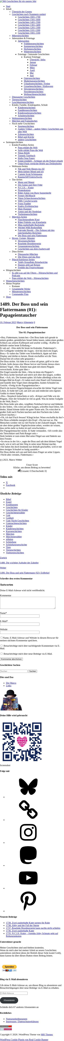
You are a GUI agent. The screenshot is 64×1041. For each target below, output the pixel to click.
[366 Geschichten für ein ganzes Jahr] (18, 1)
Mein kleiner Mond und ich (31, 171)
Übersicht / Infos (37, 59)
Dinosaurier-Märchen (28, 254)
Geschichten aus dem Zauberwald (34, 249)
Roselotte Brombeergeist (29, 243)
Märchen (10, 534)
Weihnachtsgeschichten (35, 94)
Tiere (8, 547)
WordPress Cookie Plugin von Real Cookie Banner (24, 1039)
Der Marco (11, 683)
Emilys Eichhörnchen (28, 206)
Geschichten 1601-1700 (29, 17)
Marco (20, 322)
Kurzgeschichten (14, 531)
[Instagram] (28, 842)
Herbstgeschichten (32, 49)
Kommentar (5, 595)
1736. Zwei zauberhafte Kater (20, 930)
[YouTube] (28, 888)
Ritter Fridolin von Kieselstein (32, 222)
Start (8, 6)
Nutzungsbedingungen (16, 1019)
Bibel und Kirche (26, 137)
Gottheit (10, 518)
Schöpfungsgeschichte (16, 544)
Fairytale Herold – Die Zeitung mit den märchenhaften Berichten (36, 231)
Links (8, 685)
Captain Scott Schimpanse (30, 174)
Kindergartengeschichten (29, 113)
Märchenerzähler (14, 536)
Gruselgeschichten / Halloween (38, 86)
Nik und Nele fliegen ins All (31, 169)
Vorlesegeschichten (15, 552)
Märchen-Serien (19, 217)
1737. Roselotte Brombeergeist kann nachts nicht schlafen (33, 928)
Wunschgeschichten (15, 281)
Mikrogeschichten (20, 35)
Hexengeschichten (26, 241)
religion (9, 539)
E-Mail (3, 621)
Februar (33, 65)
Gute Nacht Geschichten (17, 520)
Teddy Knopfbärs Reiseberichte (33, 262)
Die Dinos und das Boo (29, 257)
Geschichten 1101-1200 (29, 30)
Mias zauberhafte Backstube (31, 225)
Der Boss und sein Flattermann (32, 235)
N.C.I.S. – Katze (26, 187)
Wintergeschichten (32, 51)
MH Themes (47, 1034)
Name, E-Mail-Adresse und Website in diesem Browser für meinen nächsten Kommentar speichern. (29, 639)
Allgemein (28, 322)
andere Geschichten (27, 139)
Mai (31, 73)
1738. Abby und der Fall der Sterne (22, 925)
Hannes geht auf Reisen (29, 265)
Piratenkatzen (24, 190)
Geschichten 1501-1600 (29, 19)
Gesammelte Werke (21, 289)
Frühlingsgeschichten (34, 43)
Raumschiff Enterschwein (30, 177)
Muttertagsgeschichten (34, 81)
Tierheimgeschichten (27, 214)
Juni (32, 75)
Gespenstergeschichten (28, 246)
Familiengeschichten (27, 110)
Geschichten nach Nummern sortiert (29, 14)
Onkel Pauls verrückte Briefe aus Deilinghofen (40, 163)
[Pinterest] (28, 911)
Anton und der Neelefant (29, 211)
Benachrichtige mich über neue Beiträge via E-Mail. (28, 654)
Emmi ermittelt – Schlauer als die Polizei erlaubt (40, 161)
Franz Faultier (24, 203)
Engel (8, 502)
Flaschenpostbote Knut (28, 219)
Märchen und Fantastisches (24, 121)
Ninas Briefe (24, 153)
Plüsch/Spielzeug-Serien (23, 259)
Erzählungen (12, 504)
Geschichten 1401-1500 (29, 22)
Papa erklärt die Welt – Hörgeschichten (30, 278)
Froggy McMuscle (26, 195)
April (32, 70)
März (32, 67)
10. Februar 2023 (8, 322)
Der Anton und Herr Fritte (30, 185)
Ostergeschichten (32, 78)
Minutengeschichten (21, 291)
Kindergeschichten (26, 107)
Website (3, 629)
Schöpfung (11, 542)
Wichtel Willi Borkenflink (30, 227)
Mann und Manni (26, 182)
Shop (8, 297)
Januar (33, 62)
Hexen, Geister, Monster (23, 238)
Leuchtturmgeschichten (23, 102)
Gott (8, 515)
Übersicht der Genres (22, 11)
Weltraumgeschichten (22, 118)
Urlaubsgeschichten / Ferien (37, 83)
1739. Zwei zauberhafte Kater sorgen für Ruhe (28, 922)
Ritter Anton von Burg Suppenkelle (34, 193)
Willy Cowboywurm (27, 201)
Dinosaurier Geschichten (23, 97)
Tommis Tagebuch (26, 155)
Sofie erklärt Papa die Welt (30, 150)
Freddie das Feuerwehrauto (30, 267)
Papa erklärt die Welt (27, 147)
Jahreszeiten (23, 41)
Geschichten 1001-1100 (29, 33)
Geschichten (12, 507)
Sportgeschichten (26, 126)
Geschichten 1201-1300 (29, 27)
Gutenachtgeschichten (16, 523)
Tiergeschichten (19, 99)
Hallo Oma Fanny (26, 158)
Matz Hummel (24, 209)
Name (3, 613)
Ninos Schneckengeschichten (31, 198)
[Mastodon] (28, 865)
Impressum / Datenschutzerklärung (22, 1021)
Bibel (8, 499)
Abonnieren (9, 1000)
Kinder (9, 526)
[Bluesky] (28, 797)
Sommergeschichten (33, 46)
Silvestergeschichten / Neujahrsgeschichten (34, 90)
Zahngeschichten (26, 134)
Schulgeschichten (26, 115)
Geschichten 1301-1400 (29, 25)
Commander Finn (20, 294)
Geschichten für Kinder (17, 510)
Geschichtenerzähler (15, 512)
